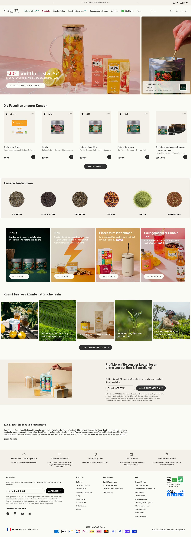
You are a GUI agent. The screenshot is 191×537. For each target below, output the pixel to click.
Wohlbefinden (59, 11)
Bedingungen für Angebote (144, 502)
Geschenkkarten (140, 495)
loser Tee (97, 432)
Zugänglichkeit (180, 529)
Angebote (46, 11)
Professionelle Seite (110, 485)
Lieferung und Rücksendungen (145, 489)
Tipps (139, 11)
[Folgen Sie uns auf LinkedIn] (29, 513)
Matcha (88, 147)
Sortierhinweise (81, 506)
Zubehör (114, 11)
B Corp (78, 495)
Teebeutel (109, 432)
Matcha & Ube (31, 11)
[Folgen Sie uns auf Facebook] (7, 513)
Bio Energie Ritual (12, 147)
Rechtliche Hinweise (159, 529)
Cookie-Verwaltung (141, 516)
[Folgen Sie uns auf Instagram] (15, 513)
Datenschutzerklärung (113, 398)
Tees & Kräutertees (77, 11)
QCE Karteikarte (81, 502)
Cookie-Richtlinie (140, 509)
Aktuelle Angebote (141, 499)
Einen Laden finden (141, 485)
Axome (102, 527)
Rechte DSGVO (139, 513)
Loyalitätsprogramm (83, 485)
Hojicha (45, 147)
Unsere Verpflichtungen (84, 492)
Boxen (27, 434)
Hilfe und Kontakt (140, 482)
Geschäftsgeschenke (110, 482)
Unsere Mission (81, 489)
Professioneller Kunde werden (113, 489)
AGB (168, 529)
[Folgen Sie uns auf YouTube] (22, 513)
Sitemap (78, 509)
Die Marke (129, 11)
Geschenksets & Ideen (99, 11)
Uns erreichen (80, 499)
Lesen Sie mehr (10, 439)
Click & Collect (139, 492)
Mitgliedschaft (108, 492)
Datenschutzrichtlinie (142, 506)
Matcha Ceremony (126, 147)
